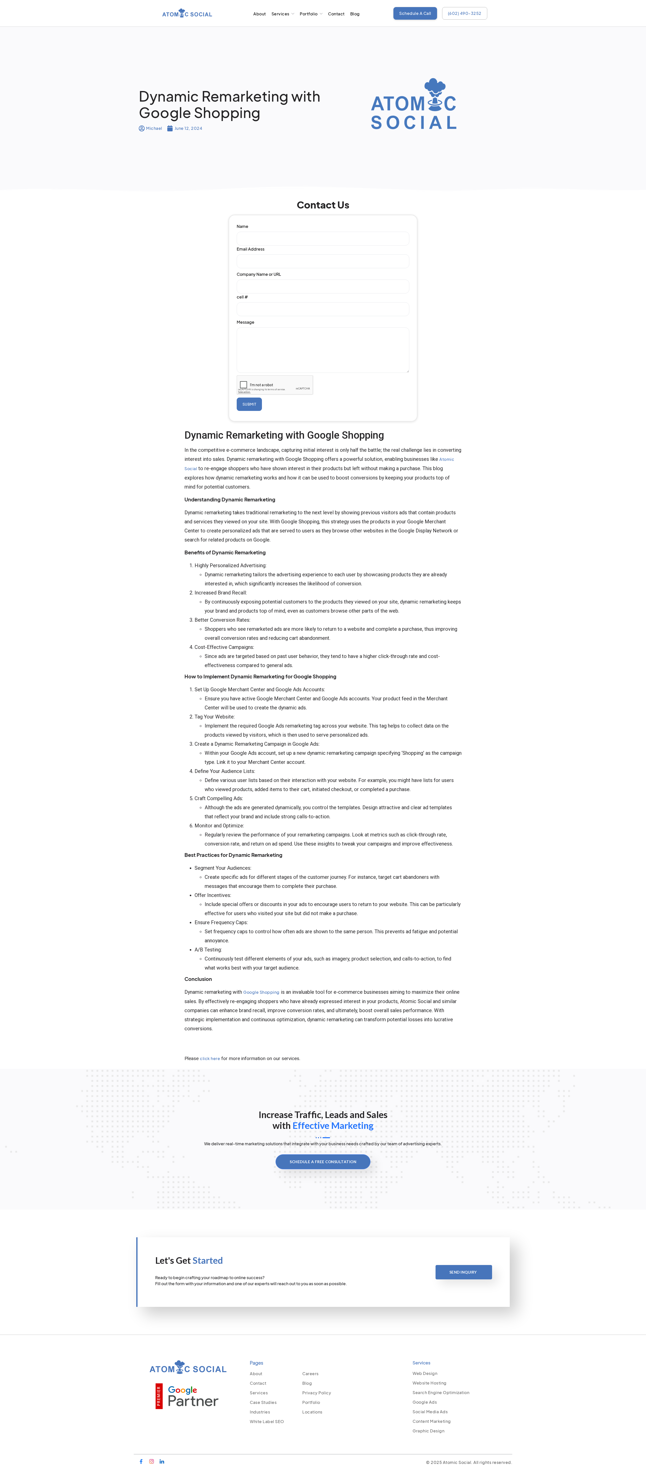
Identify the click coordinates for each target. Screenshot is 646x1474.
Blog (355, 13)
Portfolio (309, 13)
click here (210, 1058)
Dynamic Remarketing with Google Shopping (229, 104)
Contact (336, 13)
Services (280, 13)
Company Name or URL (259, 274)
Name (242, 226)
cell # (242, 296)
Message (245, 322)
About (259, 13)
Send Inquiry (463, 1272)
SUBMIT (249, 404)
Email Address (250, 249)
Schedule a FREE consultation (323, 1161)
